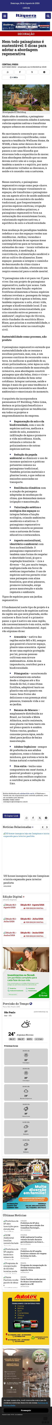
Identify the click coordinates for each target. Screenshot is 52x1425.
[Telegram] (44, 72)
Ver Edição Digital (34, 908)
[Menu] (4, 16)
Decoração (26, 34)
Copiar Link (12, 816)
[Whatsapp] (7, 72)
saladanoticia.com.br (27, 793)
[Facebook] (20, 72)
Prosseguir (26, 1410)
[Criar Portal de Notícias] (45, 1420)
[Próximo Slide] (47, 827)
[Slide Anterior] (42, 827)
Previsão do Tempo (16, 1005)
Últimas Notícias (14, 1215)
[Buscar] (48, 16)
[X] (32, 72)
